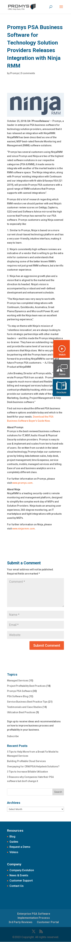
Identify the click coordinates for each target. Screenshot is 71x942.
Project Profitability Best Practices (26, 685)
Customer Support (21, 880)
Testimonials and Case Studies (24, 707)
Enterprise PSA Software (33, 913)
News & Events (18, 875)
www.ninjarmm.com (23, 528)
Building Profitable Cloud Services (26, 761)
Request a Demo (19, 846)
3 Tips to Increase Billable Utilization (27, 771)
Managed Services (17, 680)
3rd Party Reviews (20, 922)
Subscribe (13, 736)
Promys (14, 73)
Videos (13, 852)
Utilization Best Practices (21, 712)
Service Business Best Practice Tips (27, 701)
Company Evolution (21, 870)
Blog (12, 836)
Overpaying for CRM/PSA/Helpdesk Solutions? (33, 766)
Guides (13, 841)
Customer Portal (48, 922)
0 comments (28, 73)
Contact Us (16, 886)
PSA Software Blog (17, 696)
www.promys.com (22, 482)
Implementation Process (34, 917)
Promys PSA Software (19, 691)
